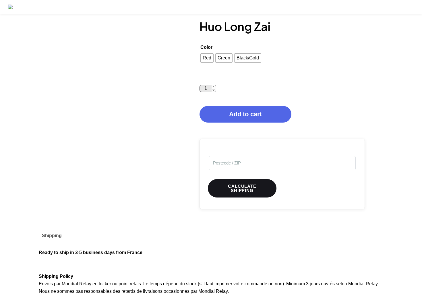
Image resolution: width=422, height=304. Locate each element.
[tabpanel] (113, 94)
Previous (34, 94)
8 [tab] (130, 173)
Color (206, 47)
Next (192, 94)
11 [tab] (156, 173)
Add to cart (245, 114)
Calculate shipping (242, 188)
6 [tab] (113, 173)
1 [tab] (70, 173)
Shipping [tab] (52, 235)
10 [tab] (148, 173)
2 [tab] (79, 173)
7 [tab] (122, 173)
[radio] (207, 58)
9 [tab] (139, 173)
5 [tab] (105, 173)
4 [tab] (96, 173)
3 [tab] (87, 173)
